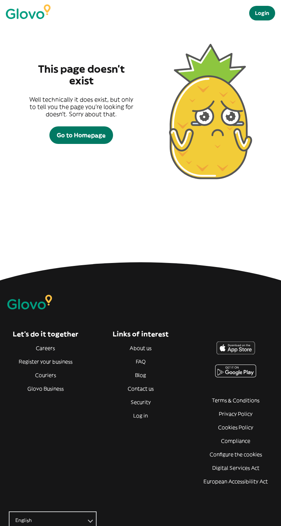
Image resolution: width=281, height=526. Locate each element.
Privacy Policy (235, 414)
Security (141, 402)
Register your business (45, 361)
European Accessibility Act (235, 481)
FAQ (141, 361)
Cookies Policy (235, 427)
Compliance (235, 441)
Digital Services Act (235, 468)
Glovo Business (45, 388)
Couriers (45, 375)
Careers (45, 348)
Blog (140, 375)
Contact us (141, 388)
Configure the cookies (236, 454)
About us (140, 348)
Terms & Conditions (235, 400)
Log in (140, 415)
